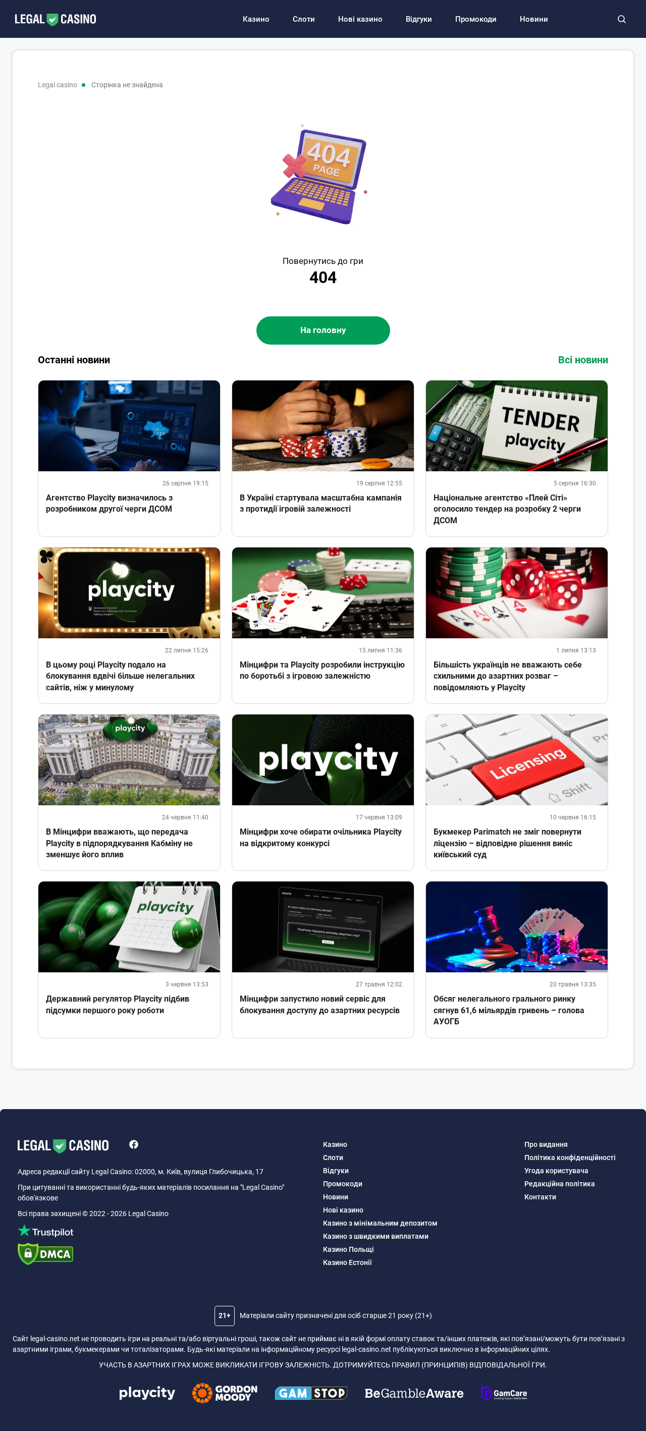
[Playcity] (147, 1394)
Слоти (304, 19)
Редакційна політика (559, 1184)
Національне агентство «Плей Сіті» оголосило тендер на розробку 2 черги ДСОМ (507, 509)
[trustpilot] (165, 1232)
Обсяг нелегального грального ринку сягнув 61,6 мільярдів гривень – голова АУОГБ (509, 1010)
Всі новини (583, 360)
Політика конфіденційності (570, 1157)
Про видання (546, 1144)
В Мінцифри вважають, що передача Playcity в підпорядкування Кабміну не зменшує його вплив (119, 843)
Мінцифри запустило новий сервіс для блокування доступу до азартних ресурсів (320, 1004)
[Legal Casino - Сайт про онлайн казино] (50, 21)
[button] (621, 19)
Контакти (540, 1197)
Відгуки (419, 19)
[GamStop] (311, 1395)
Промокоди (476, 19)
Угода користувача (556, 1171)
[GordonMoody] (224, 1394)
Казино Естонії (347, 1262)
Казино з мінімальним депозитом (380, 1223)
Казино (256, 19)
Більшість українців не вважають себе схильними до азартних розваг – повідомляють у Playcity (508, 676)
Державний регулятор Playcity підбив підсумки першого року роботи (117, 1004)
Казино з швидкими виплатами (375, 1236)
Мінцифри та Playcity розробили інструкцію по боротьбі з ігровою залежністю (322, 670)
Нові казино (360, 19)
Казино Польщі (348, 1249)
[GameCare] (504, 1395)
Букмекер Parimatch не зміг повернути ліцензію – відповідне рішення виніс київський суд (507, 843)
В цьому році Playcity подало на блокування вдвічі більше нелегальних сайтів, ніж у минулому (120, 676)
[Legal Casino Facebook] (134, 1145)
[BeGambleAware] (414, 1394)
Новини (534, 19)
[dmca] (165, 1255)
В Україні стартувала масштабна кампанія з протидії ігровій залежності (321, 503)
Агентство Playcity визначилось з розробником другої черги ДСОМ (109, 503)
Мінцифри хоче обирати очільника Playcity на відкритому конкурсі (321, 837)
